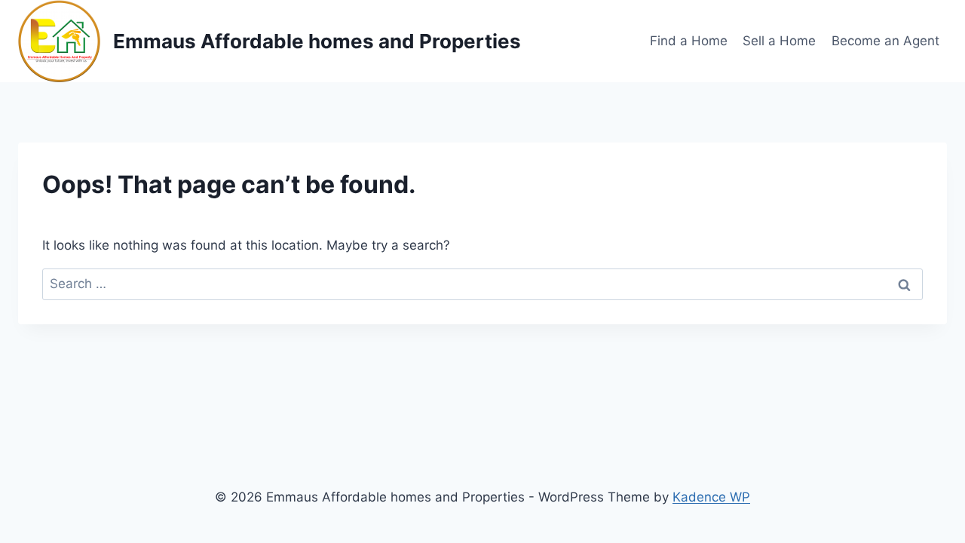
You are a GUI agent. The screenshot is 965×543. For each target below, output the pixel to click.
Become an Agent (885, 40)
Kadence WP (711, 497)
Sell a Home (779, 40)
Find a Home (689, 40)
